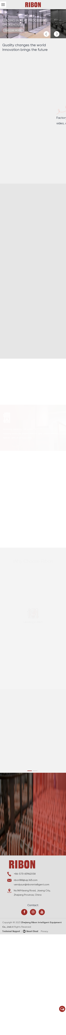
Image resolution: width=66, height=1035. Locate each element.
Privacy (44, 931)
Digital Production (21, 279)
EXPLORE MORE (18, 30)
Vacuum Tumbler (13, 426)
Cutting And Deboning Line (20, 474)
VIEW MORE (14, 398)
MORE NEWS (13, 713)
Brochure (10, 801)
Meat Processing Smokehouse (22, 379)
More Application (13, 530)
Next (56, 34)
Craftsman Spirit (19, 330)
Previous (46, 34)
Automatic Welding (21, 233)
